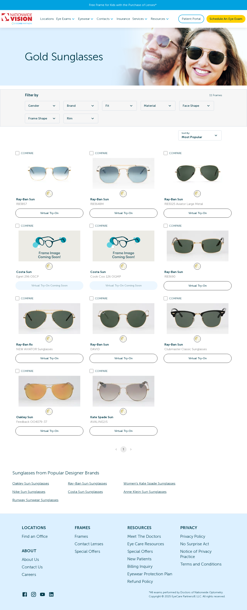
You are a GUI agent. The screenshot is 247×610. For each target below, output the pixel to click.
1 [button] (123, 449)
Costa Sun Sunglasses (85, 492)
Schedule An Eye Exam (226, 19)
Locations (47, 19)
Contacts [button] (103, 19)
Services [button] (138, 19)
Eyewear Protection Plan (149, 573)
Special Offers (87, 551)
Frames (81, 536)
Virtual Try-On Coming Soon (49, 285)
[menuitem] (66, 18)
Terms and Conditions (201, 564)
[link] (49, 173)
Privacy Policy (192, 536)
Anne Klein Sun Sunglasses (145, 492)
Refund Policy (140, 581)
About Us (30, 559)
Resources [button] (158, 19)
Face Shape (191, 105)
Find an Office (35, 536)
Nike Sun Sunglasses (28, 492)
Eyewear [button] (84, 19)
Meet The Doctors (144, 536)
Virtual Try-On (49, 213)
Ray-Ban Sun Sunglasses (87, 483)
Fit (107, 105)
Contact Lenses (89, 543)
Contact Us (32, 567)
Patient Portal (191, 19)
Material (150, 105)
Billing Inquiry (139, 566)
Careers (29, 574)
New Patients (139, 558)
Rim (70, 118)
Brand (71, 105)
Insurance (123, 19)
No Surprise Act (194, 543)
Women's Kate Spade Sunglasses (149, 483)
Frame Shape (37, 118)
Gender (33, 105)
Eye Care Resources (145, 543)
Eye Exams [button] (63, 19)
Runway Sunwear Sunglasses (35, 500)
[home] (17, 19)
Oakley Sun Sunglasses (30, 483)
